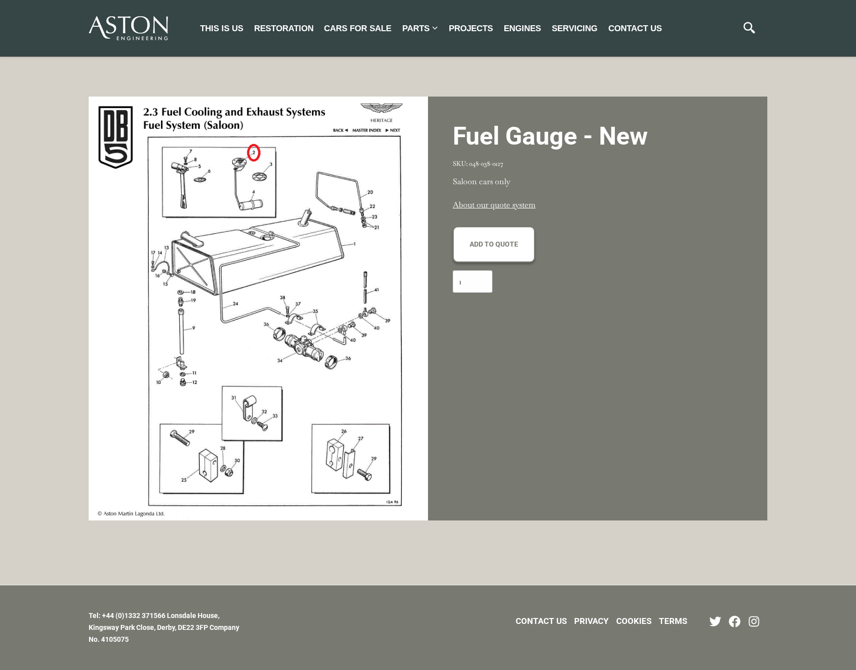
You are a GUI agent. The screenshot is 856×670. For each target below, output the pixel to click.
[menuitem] (221, 28)
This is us (221, 28)
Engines (522, 28)
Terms (673, 621)
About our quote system (494, 205)
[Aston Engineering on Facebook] (735, 621)
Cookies (633, 621)
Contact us (635, 28)
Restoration (284, 28)
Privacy (591, 621)
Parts (415, 28)
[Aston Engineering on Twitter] (715, 621)
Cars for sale (357, 28)
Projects (471, 28)
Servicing (574, 28)
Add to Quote (494, 244)
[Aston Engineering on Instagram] (754, 621)
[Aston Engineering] (128, 28)
